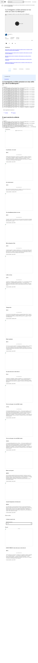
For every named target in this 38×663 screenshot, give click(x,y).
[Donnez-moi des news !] (6, 43)
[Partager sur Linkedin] (15, 43)
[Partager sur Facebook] (9, 43)
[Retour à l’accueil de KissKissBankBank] (5, 2)
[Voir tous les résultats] (23, 2)
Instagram (14, 112)
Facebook (6, 112)
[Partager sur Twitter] (12, 43)
